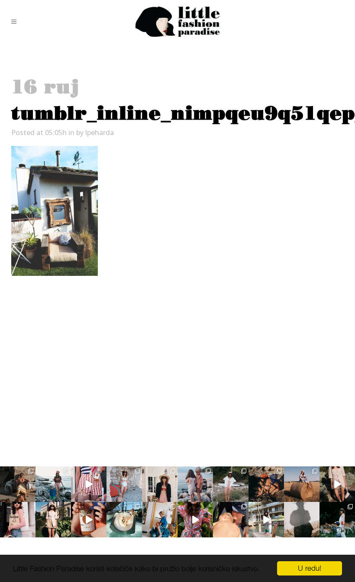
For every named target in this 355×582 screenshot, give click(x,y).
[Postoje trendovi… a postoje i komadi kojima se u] (18, 519)
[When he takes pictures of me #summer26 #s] (230, 484)
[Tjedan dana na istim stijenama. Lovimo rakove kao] (266, 484)
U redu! (309, 568)
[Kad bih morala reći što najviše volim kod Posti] (18, 484)
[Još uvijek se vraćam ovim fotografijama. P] (124, 519)
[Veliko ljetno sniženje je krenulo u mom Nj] (195, 519)
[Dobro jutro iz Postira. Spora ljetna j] (88, 484)
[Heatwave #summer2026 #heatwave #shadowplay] (302, 519)
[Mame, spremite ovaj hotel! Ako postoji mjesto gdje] (266, 519)
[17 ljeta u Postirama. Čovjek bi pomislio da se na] (124, 484)
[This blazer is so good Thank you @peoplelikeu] (160, 484)
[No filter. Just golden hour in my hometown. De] (337, 484)
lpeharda (99, 132)
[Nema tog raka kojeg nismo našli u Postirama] (53, 484)
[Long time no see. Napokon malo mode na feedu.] (53, 519)
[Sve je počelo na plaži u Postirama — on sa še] (195, 484)
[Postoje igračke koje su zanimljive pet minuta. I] (160, 519)
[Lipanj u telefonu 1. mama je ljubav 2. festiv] (230, 519)
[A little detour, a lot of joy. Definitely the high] (337, 519)
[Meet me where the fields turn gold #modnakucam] (302, 484)
